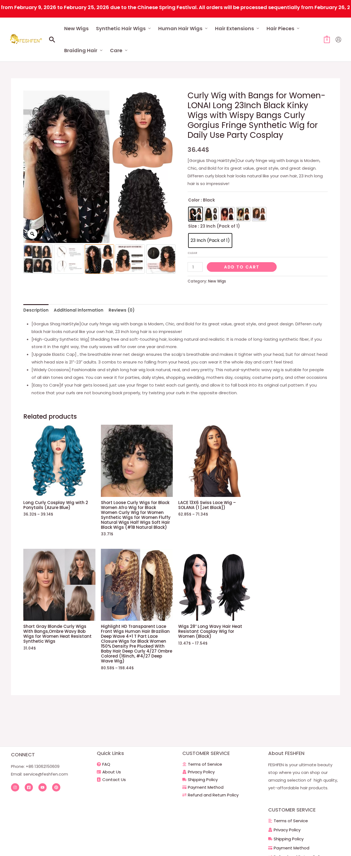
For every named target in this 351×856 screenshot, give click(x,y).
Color (194, 200)
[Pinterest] (56, 787)
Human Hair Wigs (180, 28)
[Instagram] (15, 787)
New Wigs (76, 28)
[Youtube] (42, 787)
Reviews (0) (122, 310)
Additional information (78, 310)
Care (116, 50)
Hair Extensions (234, 28)
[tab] (36, 310)
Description (36, 310)
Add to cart (241, 267)
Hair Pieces (280, 28)
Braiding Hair (80, 50)
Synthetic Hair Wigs (121, 28)
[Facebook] (29, 787)
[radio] (195, 214)
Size (192, 226)
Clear (192, 253)
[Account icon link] (338, 40)
